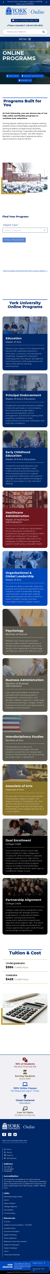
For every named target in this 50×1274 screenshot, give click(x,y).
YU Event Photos (9, 1213)
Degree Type (10, 225)
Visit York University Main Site (14, 1140)
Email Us (10, 1155)
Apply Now (14, 76)
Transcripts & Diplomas (12, 1255)
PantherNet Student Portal (13, 1197)
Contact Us (26, 80)
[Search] (43, 31)
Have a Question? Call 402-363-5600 (26, 25)
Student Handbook (10, 1248)
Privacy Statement (10, 1238)
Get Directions (11, 1158)
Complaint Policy (9, 1228)
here (23, 4)
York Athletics (8, 1210)
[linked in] (15, 1134)
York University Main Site (26, 20)
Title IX (6, 1251)
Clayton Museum (9, 1203)
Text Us (9, 1152)
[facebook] (4, 1134)
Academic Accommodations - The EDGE (18, 1225)
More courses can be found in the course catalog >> (25, 271)
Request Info (39, 1269)
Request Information (33, 76)
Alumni (6, 1200)
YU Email (7, 1222)
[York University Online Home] (25, 11)
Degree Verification (10, 1235)
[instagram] (9, 1134)
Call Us (9, 1149)
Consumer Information (11, 1231)
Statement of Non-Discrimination (15, 1241)
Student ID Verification (11, 1245)
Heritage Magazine (10, 1206)
